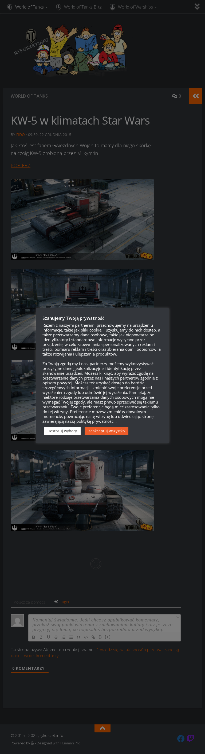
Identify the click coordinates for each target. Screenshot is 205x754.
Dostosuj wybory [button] (62, 430)
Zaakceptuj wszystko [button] (106, 430)
